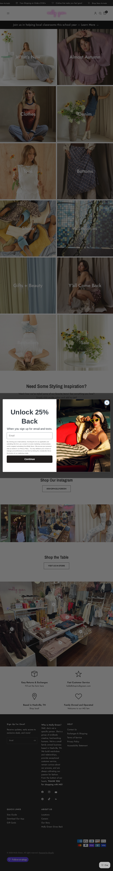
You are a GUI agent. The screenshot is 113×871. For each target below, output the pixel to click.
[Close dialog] (107, 402)
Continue (29, 459)
